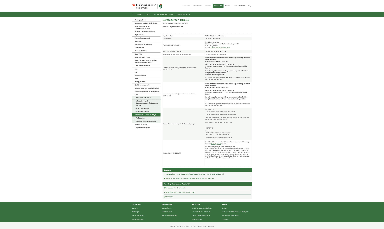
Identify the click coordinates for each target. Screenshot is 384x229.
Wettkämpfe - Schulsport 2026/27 (164, 14)
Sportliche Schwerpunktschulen (146, 121)
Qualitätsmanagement (142, 85)
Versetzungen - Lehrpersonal (231, 215)
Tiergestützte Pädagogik (142, 128)
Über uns (186, 6)
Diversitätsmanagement (142, 38)
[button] (249, 6)
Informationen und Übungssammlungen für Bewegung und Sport (147, 103)
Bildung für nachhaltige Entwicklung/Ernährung (142, 27)
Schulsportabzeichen (142, 112)
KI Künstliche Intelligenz (142, 57)
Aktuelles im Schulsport (143, 98)
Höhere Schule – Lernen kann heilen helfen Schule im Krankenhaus (146, 61)
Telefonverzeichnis (137, 219)
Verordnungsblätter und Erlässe (202, 208)
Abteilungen (136, 212)
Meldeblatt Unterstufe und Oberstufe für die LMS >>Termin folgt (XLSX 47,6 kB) (190, 178)
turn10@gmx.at (216, 144)
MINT (136, 72)
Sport (148, 14)
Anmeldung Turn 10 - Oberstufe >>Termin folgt (180, 192)
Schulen (208, 6)
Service (227, 6)
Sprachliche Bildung (141, 124)
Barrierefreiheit (166, 208)
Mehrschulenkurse (140, 75)
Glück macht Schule (141, 51)
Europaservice (139, 48)
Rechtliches (197, 6)
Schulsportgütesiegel (142, 108)
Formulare (225, 219)
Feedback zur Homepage (169, 215)
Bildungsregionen (140, 20)
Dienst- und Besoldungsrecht (201, 215)
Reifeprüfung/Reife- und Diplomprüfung (147, 91)
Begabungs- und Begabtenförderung (146, 23)
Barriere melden (167, 212)
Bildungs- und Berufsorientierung (145, 32)
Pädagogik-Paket (140, 82)
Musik (136, 79)
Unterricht (218, 6)
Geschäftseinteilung (138, 215)
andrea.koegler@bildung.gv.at (220, 48)
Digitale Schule (139, 35)
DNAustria (138, 41)
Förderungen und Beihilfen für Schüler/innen (235, 212)
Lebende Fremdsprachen (142, 66)
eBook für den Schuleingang (143, 44)
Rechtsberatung (197, 219)
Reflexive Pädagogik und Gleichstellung (147, 88)
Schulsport (169, 197)
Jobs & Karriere (239, 6)
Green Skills (138, 54)
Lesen (136, 69)
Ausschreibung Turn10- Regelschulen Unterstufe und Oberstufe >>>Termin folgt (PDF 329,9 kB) (195, 174)
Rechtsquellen (140, 118)
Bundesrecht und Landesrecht (201, 212)
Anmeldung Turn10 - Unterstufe (176, 188)
